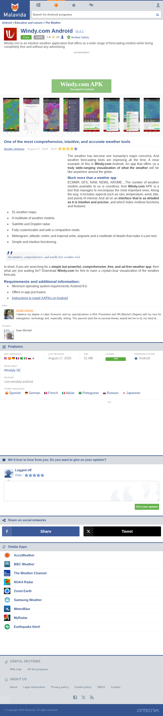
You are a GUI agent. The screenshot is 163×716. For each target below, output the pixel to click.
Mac (74, 5)
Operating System (144, 354)
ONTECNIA (148, 710)
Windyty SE (12, 370)
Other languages (14, 389)
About (13, 687)
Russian (112, 393)
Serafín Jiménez (24, 310)
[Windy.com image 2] (31, 116)
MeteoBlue (22, 609)
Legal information (34, 687)
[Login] (157, 5)
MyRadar (20, 618)
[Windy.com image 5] (91, 116)
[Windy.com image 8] (152, 116)
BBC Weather (24, 564)
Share (45, 531)
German (34, 393)
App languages (12, 354)
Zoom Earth (23, 591)
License (110, 354)
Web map (15, 669)
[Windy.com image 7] (132, 116)
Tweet (127, 531)
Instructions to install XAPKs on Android (40, 298)
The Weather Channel (30, 573)
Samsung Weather (28, 600)
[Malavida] (15, 10)
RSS (90, 697)
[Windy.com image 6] (112, 116)
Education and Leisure (29, 22)
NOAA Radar (23, 582)
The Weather (53, 22)
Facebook (73, 697)
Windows (38, 5)
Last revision (56, 354)
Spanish (15, 393)
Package (9, 377)
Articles (91, 5)
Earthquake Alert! (27, 626)
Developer (10, 366)
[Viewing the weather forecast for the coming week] (11, 116)
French (53, 393)
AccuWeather (24, 555)
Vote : (19, 475)
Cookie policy (83, 687)
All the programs (37, 669)
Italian (70, 393)
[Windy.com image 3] (51, 116)
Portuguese (90, 393)
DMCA (101, 687)
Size (86, 354)
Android (56, 5)
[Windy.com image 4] (71, 116)
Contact (115, 687)
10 (43, 475)
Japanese (133, 393)
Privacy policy (60, 687)
